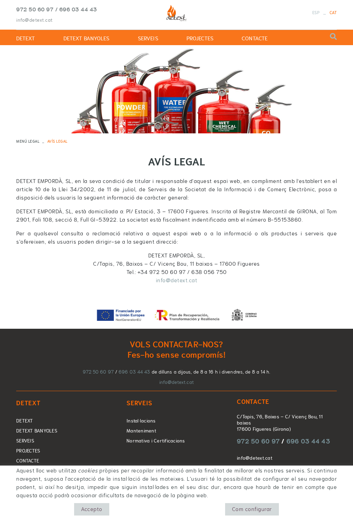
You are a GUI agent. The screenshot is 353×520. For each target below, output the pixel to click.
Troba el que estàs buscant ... (304, 38)
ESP (316, 13)
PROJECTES (28, 451)
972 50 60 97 (34, 9)
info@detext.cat (34, 20)
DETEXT (24, 421)
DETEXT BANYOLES (36, 431)
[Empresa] (176, 13)
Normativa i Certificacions (156, 441)
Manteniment (141, 431)
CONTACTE (27, 461)
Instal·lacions (141, 421)
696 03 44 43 (78, 9)
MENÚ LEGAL (27, 141)
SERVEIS (25, 441)
